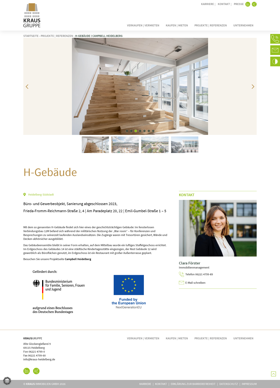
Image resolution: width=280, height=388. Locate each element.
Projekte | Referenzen (210, 25)
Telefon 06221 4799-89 (199, 274)
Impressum (249, 384)
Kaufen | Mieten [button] (177, 25)
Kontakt (224, 4)
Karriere (207, 4)
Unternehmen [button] (243, 25)
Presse (239, 4)
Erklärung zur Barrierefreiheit (193, 384)
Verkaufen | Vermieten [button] (143, 25)
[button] (275, 39)
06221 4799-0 (37, 351)
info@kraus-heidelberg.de (39, 359)
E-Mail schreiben (195, 282)
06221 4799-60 (37, 355)
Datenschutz (228, 384)
